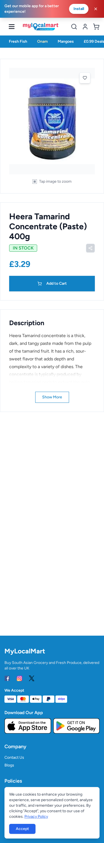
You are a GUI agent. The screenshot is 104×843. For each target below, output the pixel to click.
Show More (52, 397)
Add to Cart (56, 283)
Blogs (9, 765)
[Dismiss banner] (96, 9)
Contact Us (14, 757)
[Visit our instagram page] (19, 678)
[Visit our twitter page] (31, 678)
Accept (22, 828)
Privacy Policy (36, 816)
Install (78, 8)
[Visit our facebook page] (7, 678)
